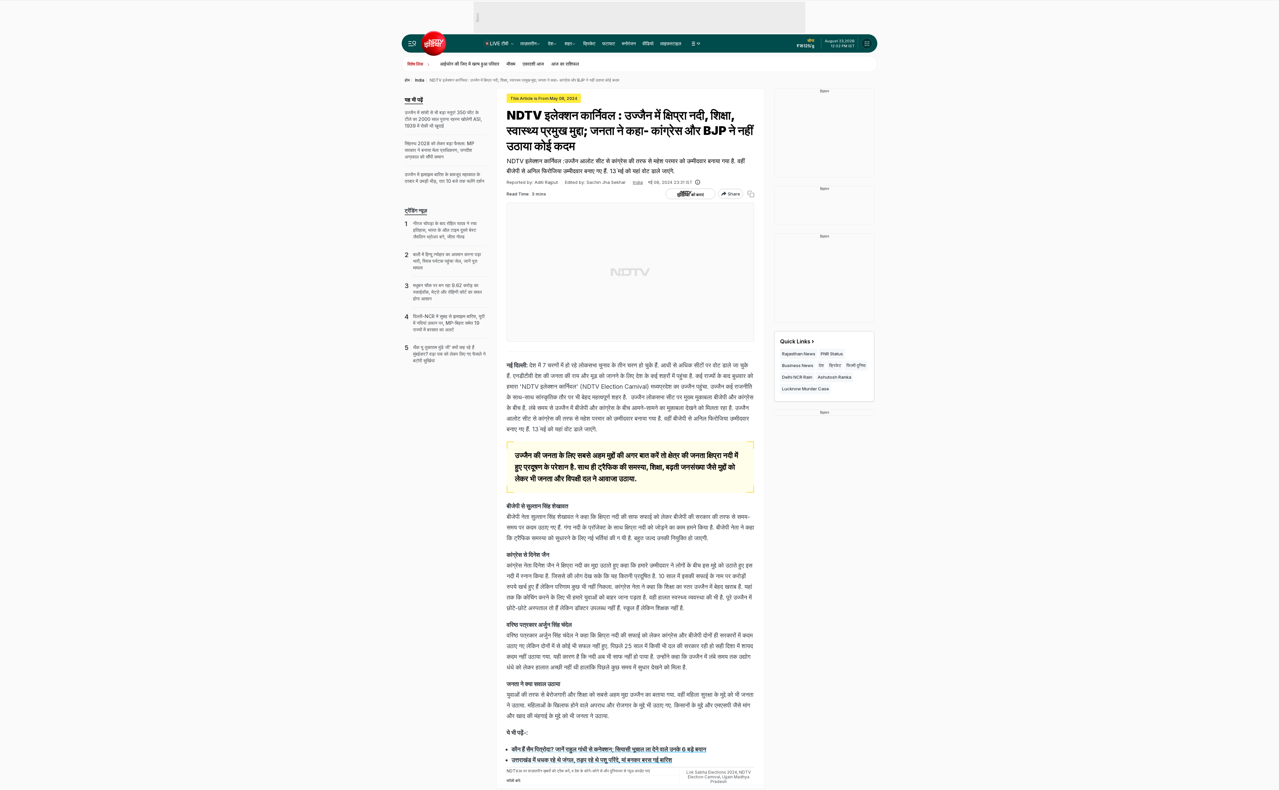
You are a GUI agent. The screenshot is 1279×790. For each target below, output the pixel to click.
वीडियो (647, 43)
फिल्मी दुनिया (856, 365)
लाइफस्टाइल (670, 43)
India (638, 182)
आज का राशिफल (565, 64)
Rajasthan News (798, 353)
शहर (568, 43)
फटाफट (608, 43)
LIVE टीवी (500, 43)
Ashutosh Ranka (834, 377)
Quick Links (795, 341)
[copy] (751, 194)
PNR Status (832, 353)
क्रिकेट (589, 43)
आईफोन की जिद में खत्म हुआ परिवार (469, 64)
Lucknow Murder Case (805, 388)
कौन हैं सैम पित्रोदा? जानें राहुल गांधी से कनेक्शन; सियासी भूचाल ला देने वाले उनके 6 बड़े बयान (609, 749)
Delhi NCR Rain (797, 377)
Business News (797, 365)
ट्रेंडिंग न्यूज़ (416, 210)
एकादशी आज (533, 64)
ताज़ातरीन (528, 43)
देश (550, 43)
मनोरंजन (629, 43)
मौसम (511, 64)
